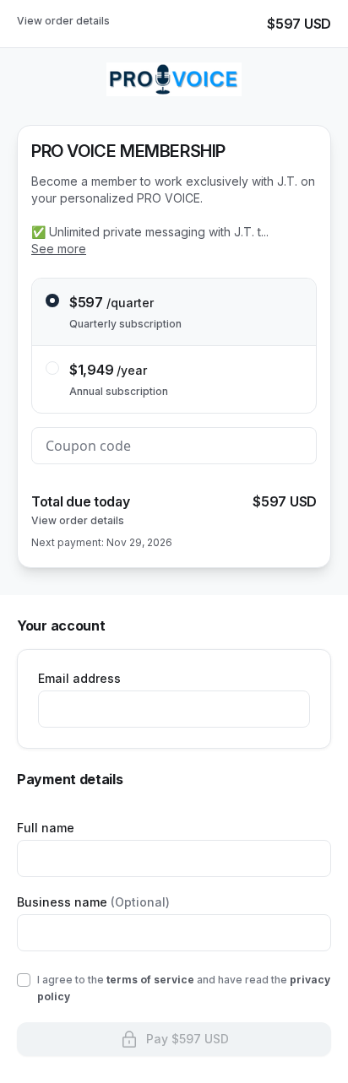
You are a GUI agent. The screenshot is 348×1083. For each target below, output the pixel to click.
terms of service (150, 979)
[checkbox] (23, 980)
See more (58, 248)
